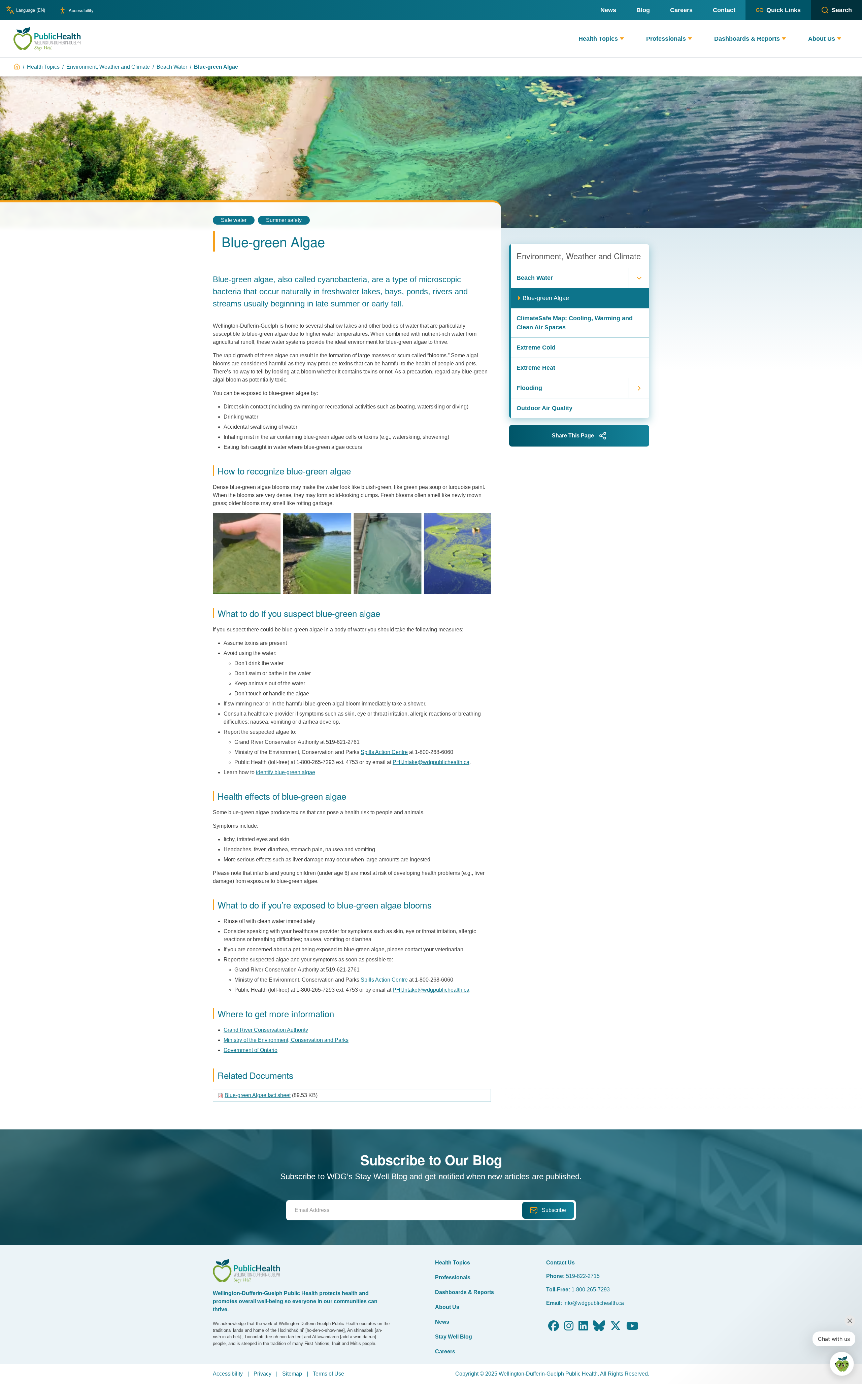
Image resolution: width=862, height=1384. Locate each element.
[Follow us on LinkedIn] (583, 1328)
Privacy (262, 1374)
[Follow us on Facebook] (553, 1328)
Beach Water (172, 67)
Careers (445, 1351)
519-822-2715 (583, 1276)
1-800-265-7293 (590, 1289)
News (442, 1322)
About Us (447, 1307)
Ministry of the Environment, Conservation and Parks (286, 1040)
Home (16, 66)
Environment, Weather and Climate (108, 67)
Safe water (233, 220)
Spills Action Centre (384, 752)
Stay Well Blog (453, 1337)
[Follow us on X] (615, 1328)
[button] (622, 39)
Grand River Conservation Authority (266, 1030)
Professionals (452, 1277)
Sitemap (292, 1374)
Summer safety (284, 220)
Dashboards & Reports (464, 1292)
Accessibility (81, 10)
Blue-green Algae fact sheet (258, 1095)
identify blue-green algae (285, 772)
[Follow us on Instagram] (568, 1328)
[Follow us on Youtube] (632, 1328)
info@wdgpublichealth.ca (593, 1303)
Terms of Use (328, 1374)
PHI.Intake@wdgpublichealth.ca (431, 762)
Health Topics (43, 67)
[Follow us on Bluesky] (599, 1328)
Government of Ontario (250, 1050)
